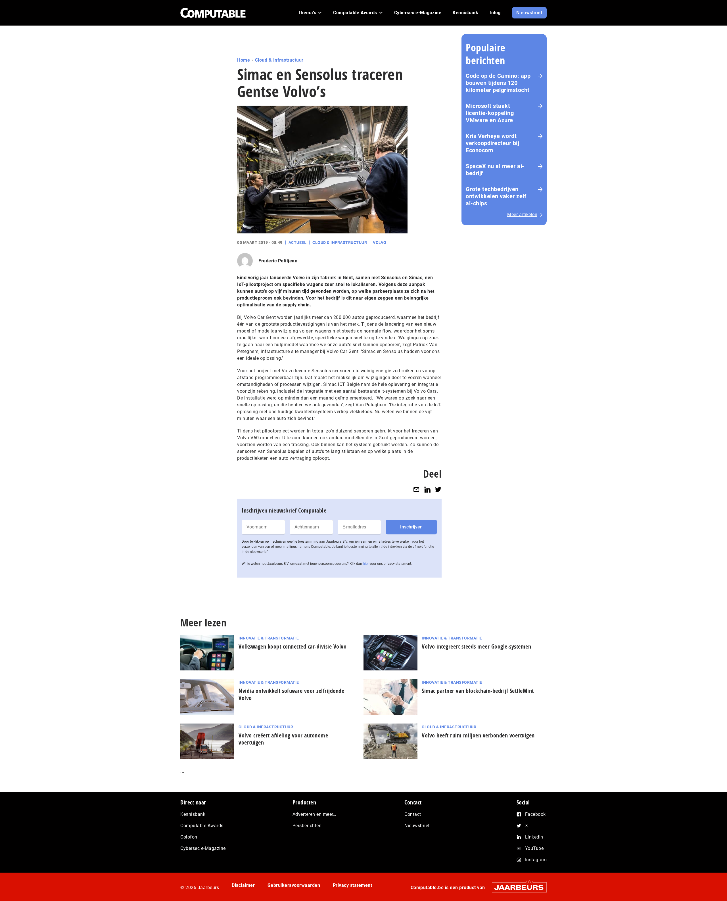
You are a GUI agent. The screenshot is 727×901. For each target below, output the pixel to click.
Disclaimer (243, 885)
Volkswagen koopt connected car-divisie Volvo (292, 646)
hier (366, 564)
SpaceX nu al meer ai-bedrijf (495, 170)
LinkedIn (534, 837)
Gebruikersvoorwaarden (294, 885)
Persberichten (307, 825)
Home (243, 60)
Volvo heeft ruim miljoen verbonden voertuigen (478, 735)
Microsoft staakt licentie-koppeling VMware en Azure (490, 113)
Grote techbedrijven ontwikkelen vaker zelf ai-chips (496, 196)
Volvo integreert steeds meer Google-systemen (476, 646)
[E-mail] (416, 489)
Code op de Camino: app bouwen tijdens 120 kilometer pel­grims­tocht (498, 82)
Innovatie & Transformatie (269, 638)
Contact (412, 814)
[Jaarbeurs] (516, 887)
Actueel (298, 242)
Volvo (380, 242)
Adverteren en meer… (315, 814)
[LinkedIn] (427, 489)
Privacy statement (352, 885)
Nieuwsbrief (417, 825)
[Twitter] (438, 489)
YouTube (534, 848)
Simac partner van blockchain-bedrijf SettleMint (478, 691)
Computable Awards (201, 825)
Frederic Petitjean (277, 261)
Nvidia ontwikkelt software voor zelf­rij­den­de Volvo (291, 694)
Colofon (188, 837)
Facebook (535, 814)
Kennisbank (192, 814)
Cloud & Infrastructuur (279, 60)
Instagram (536, 859)
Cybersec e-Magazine (203, 848)
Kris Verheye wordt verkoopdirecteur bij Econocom (492, 143)
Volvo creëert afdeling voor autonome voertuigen (283, 738)
